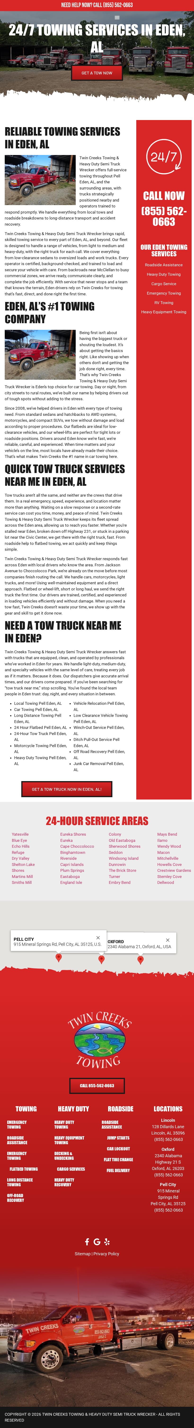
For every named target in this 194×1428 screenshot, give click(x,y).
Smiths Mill (22, 882)
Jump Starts (118, 1138)
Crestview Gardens (174, 870)
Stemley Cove (169, 876)
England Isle (71, 882)
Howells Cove (169, 864)
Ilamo (162, 840)
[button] (117, 17)
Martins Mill (22, 876)
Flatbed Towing (24, 1169)
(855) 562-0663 (118, 5)
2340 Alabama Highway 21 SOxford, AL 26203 (168, 1162)
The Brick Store (122, 870)
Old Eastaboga (122, 840)
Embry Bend (120, 882)
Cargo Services (71, 1169)
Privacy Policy (106, 1253)
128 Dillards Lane (168, 1126)
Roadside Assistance (164, 264)
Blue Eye (19, 840)
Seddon (116, 852)
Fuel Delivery (118, 1171)
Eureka (66, 840)
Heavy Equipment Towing (163, 312)
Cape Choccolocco (77, 846)
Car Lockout (118, 1149)
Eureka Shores (73, 834)
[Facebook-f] (87, 1242)
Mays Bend (167, 834)
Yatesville (20, 834)
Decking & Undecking (64, 1156)
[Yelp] (107, 1242)
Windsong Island (124, 858)
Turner (114, 876)
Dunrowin (117, 864)
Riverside (68, 858)
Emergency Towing (164, 293)
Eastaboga (70, 876)
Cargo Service (163, 283)
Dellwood (165, 882)
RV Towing (163, 302)
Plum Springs (72, 870)
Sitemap (83, 1253)
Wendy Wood (169, 846)
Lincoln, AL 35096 (168, 1133)
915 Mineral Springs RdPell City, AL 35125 (168, 1197)
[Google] (97, 1242)
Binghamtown (72, 852)
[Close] (167, 940)
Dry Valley (20, 858)
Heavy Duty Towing (164, 274)
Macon (163, 852)
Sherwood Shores (125, 846)
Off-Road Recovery (15, 1198)
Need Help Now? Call (82, 5)
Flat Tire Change (118, 1160)
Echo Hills (21, 846)
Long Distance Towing (20, 1182)
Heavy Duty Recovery (64, 1182)
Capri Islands (72, 864)
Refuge (18, 852)
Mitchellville (167, 858)
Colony (115, 834)
